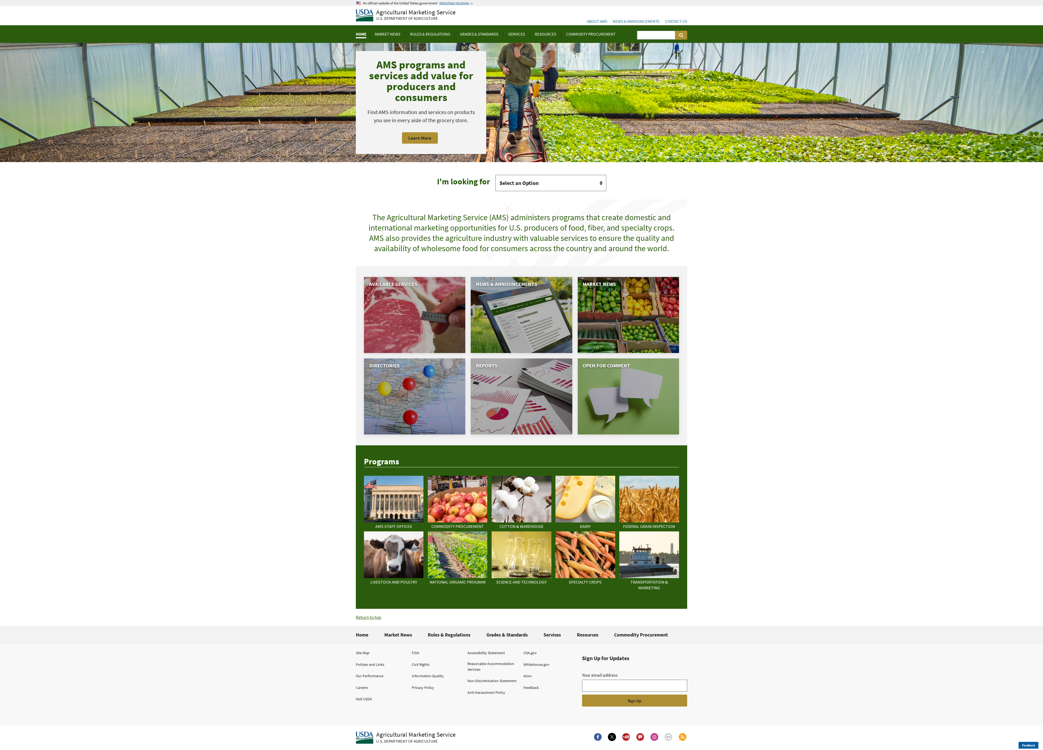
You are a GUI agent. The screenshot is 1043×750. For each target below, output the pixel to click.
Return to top (368, 617)
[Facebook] (598, 737)
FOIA (415, 652)
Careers (362, 687)
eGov (527, 675)
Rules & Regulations (449, 635)
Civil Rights (420, 664)
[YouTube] (626, 737)
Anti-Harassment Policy (486, 692)
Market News (398, 635)
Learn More (419, 138)
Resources (587, 635)
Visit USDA (364, 699)
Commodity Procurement (641, 635)
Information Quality (428, 675)
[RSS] (683, 737)
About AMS (597, 21)
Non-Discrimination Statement (492, 680)
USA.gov (530, 652)
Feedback (531, 687)
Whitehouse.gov (536, 664)
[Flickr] (668, 737)
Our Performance (370, 675)
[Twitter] (612, 737)
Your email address (600, 675)
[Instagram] (654, 737)
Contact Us (676, 21)
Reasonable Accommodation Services (490, 666)
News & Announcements (636, 21)
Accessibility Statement (486, 652)
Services (552, 635)
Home (362, 635)
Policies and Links (370, 664)
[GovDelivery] (640, 737)
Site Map (362, 652)
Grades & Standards (507, 635)
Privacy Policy (423, 687)
